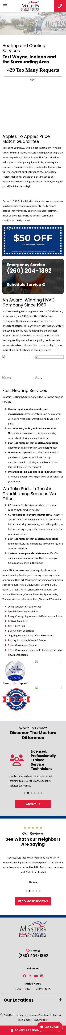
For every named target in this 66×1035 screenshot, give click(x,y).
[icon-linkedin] (41, 976)
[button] (24, 793)
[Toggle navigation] (5, 6)
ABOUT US (33, 804)
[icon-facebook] (24, 976)
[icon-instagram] (30, 976)
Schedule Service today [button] (33, 1030)
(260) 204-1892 (33, 955)
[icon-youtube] (36, 976)
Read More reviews (33, 901)
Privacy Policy (40, 1019)
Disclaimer (24, 1019)
